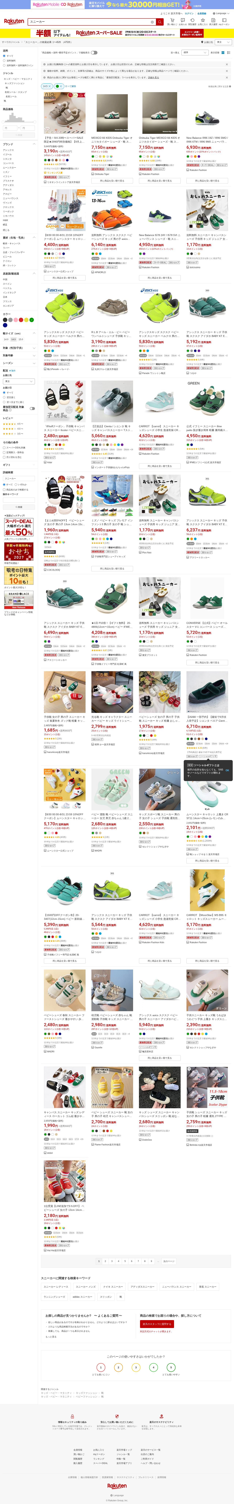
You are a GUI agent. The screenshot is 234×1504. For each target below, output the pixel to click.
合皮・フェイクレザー (14, 252)
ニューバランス (10, 198)
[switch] (32, 408)
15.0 (21, 339)
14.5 (13, 339)
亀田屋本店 (147, 1051)
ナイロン (7, 261)
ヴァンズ (7, 202)
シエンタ (7, 159)
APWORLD (100, 272)
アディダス (8, 185)
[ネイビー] (5, 325)
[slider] (3, 122)
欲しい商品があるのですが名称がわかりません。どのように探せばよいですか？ (87, 1322)
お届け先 (7, 375)
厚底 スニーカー (207, 1286)
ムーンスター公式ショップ (60, 271)
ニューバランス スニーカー (176, 1286)
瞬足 (5, 224)
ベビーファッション (86, 1396)
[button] (221, 14)
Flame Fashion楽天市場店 (107, 1145)
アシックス (8, 150)
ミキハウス (8, 216)
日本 (5, 297)
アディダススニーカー (142, 1286)
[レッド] (21, 320)
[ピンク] (16, 320)
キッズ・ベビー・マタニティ (56, 1393)
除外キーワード (10, 494)
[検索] (160, 22)
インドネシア (9, 292)
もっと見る (51, 1336)
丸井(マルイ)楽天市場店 (106, 369)
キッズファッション (86, 1393)
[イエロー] (26, 320)
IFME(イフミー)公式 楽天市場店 (205, 462)
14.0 (6, 339)
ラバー (6, 248)
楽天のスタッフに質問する (157, 1324)
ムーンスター (9, 167)
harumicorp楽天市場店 (58, 752)
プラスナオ (8, 181)
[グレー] (10, 320)
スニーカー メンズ (86, 1286)
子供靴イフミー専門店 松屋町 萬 (111, 664)
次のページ (168, 1261)
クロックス (8, 207)
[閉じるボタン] (227, 64)
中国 (5, 279)
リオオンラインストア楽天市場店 (63, 182)
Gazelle (98, 1047)
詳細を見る (153, 77)
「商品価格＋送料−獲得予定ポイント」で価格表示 (65, 52)
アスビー (7, 194)
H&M (5, 220)
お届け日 (7, 388)
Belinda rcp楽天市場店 (201, 1145)
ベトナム (7, 288)
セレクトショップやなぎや (155, 847)
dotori (50, 1153)
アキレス (7, 189)
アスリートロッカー (200, 557)
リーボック (8, 211)
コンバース (8, 163)
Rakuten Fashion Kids (153, 942)
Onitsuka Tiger (102, 174)
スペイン (7, 284)
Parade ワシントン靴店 (153, 373)
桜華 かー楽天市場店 (105, 744)
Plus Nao (146, 552)
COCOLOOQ (53, 570)
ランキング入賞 (55, 172)
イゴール (7, 154)
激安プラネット (150, 655)
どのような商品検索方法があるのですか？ (69, 1326)
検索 (20, 135)
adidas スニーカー (82, 1296)
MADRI (98, 851)
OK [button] (227, 770)
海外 (13, 370)
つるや (193, 373)
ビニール (7, 256)
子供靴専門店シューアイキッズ (110, 557)
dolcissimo (195, 267)
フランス (7, 301)
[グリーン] (31, 320)
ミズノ (6, 172)
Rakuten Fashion (150, 174)
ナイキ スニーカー (113, 1286)
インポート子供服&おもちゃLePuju (112, 467)
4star (49, 462)
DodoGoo (147, 1140)
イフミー (7, 176)
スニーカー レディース (56, 1286)
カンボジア (8, 306)
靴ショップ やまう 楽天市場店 (204, 854)
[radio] (4, 56)
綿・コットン (9, 265)
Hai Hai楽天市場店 (56, 1250)
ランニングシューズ (54, 1296)
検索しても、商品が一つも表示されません (69, 1331)
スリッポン (106, 1296)
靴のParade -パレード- (58, 369)
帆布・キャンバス (11, 243)
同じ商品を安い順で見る (112, 181)
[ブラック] (5, 320)
